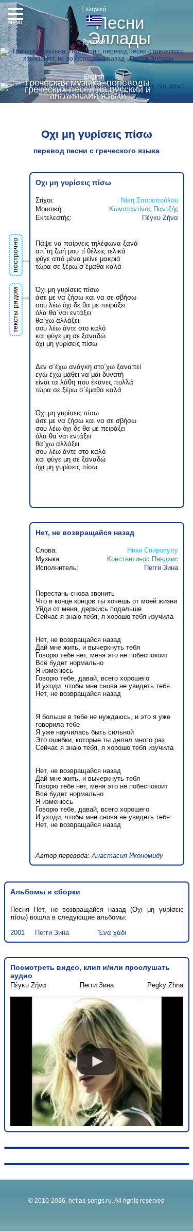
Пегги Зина (161, 568)
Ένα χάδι (112, 932)
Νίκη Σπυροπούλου (149, 200)
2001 (17, 932)
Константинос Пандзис (142, 559)
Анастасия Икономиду (127, 855)
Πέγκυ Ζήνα (160, 218)
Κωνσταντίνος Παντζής (143, 209)
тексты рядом (15, 310)
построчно (15, 254)
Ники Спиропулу (152, 550)
